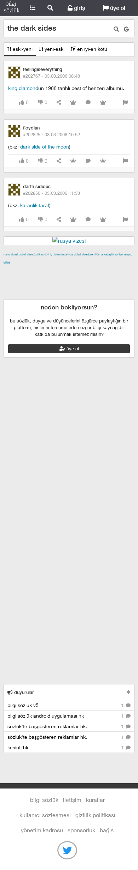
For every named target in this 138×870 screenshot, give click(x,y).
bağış (107, 830)
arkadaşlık (107, 254)
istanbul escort (37, 287)
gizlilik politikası (95, 814)
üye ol (117, 8)
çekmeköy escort (68, 279)
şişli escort (69, 287)
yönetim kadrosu (42, 830)
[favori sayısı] (73, 102)
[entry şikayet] (125, 102)
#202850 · (51, 193)
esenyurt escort (102, 287)
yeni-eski (53, 49)
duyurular (23, 692)
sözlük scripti (40, 254)
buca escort (84, 270)
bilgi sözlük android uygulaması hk (66, 716)
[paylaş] (58, 102)
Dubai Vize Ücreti (84, 254)
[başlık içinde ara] (116, 29)
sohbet (119, 254)
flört (97, 254)
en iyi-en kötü (91, 49)
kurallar (95, 799)
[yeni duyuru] (129, 692)
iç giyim (55, 254)
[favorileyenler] (103, 102)
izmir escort (17, 270)
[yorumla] (88, 102)
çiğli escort (33, 279)
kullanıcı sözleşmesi (45, 814)
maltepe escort (50, 270)
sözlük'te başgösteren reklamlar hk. (66, 726)
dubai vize (25, 254)
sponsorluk (81, 830)
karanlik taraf (34, 205)
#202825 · (51, 134)
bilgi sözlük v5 (66, 705)
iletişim (72, 799)
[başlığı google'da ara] (126, 29)
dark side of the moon (44, 147)
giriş (79, 8)
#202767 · (51, 76)
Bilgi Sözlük (12, 8)
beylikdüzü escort (24, 295)
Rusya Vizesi (11, 254)
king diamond (23, 88)
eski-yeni (22, 49)
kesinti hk (66, 747)
